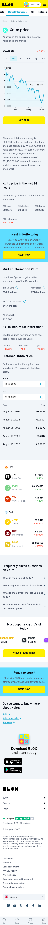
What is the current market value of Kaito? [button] (23, 595)
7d (21, 58)
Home (5, 21)
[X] (21, 905)
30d (28, 58)
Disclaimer (8, 858)
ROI (32, 12)
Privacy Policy (10, 871)
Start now (34, 4)
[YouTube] (14, 905)
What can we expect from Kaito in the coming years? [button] (22, 606)
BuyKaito (7, 722)
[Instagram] (8, 905)
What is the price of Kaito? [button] (18, 578)
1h (6, 58)
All (43, 58)
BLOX (5, 797)
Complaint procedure (13, 887)
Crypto (6, 808)
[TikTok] (27, 905)
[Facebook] (33, 905)
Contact (7, 803)
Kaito (13, 21)
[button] (24, 798)
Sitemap (7, 862)
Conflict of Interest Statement (18, 879)
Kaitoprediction (11, 718)
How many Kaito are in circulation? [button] (22, 585)
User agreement (11, 866)
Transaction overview (14, 883)
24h (13, 58)
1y (36, 58)
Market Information (17, 12)
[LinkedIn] (39, 905)
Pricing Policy (9, 875)
